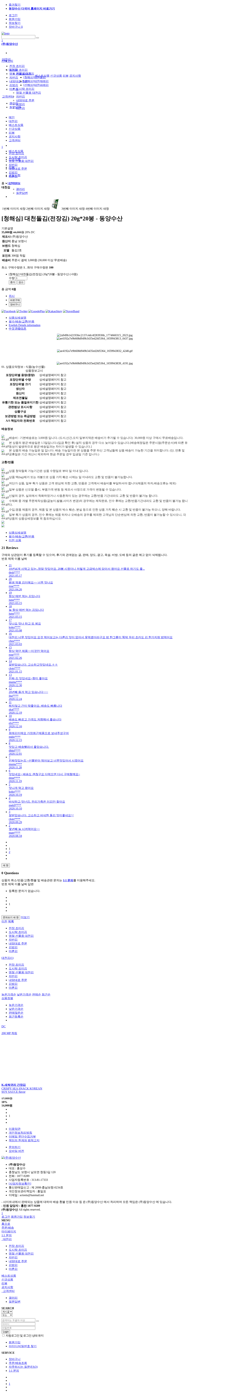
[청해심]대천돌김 (34, 77)
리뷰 (66, 75)
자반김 (20, 96)
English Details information (24, 325)
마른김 (13, 89)
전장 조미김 (17, 66)
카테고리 (7, 60)
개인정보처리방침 (20, 1132)
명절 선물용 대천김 (28, 92)
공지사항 (75, 75)
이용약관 (14, 1128)
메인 (12, 117)
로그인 (13, 15)
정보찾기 (14, 22)
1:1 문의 (14, 1370)
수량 (12, 278)
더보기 (25, 917)
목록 (11, 921)
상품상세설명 (17, 317)
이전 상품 (15, 540)
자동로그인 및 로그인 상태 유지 (24, 1335)
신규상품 (56, 75)
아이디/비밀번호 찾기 (23, 1346)
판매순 (36, 994)
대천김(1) (7, 957)
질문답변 (22, 192)
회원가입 (14, 19)
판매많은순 (16, 1012)
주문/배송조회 (18, 1363)
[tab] (117, 1239)
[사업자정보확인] (20, 1183)
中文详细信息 (17, 328)
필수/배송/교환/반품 (21, 321)
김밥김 (20, 104)
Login (6, 1331)
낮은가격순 (24, 994)
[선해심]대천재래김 (36, 81)
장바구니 (16, 26)
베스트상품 (16, 151)
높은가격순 (8, 994)
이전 (4, 921)
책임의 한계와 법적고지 (24, 1140)
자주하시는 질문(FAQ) (23, 1366)
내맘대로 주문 (25, 100)
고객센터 (8, 96)
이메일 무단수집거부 (22, 1136)
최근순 (46, 994)
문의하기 (14, 1147)
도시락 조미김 (25, 88)
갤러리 (20, 189)
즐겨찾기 (14, 4)
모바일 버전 (16, 1150)
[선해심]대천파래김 (36, 85)
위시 (12, 295)
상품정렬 (7, 998)
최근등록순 (16, 1016)
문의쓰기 (11, 917)
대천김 (6, 59)
